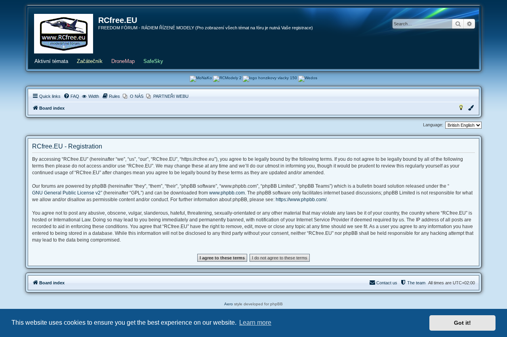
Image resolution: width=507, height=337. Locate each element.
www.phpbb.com (227, 193)
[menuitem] (71, 96)
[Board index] (63, 33)
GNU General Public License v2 (66, 193)
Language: (433, 124)
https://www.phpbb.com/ (301, 199)
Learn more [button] (255, 322)
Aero (228, 304)
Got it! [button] (462, 323)
